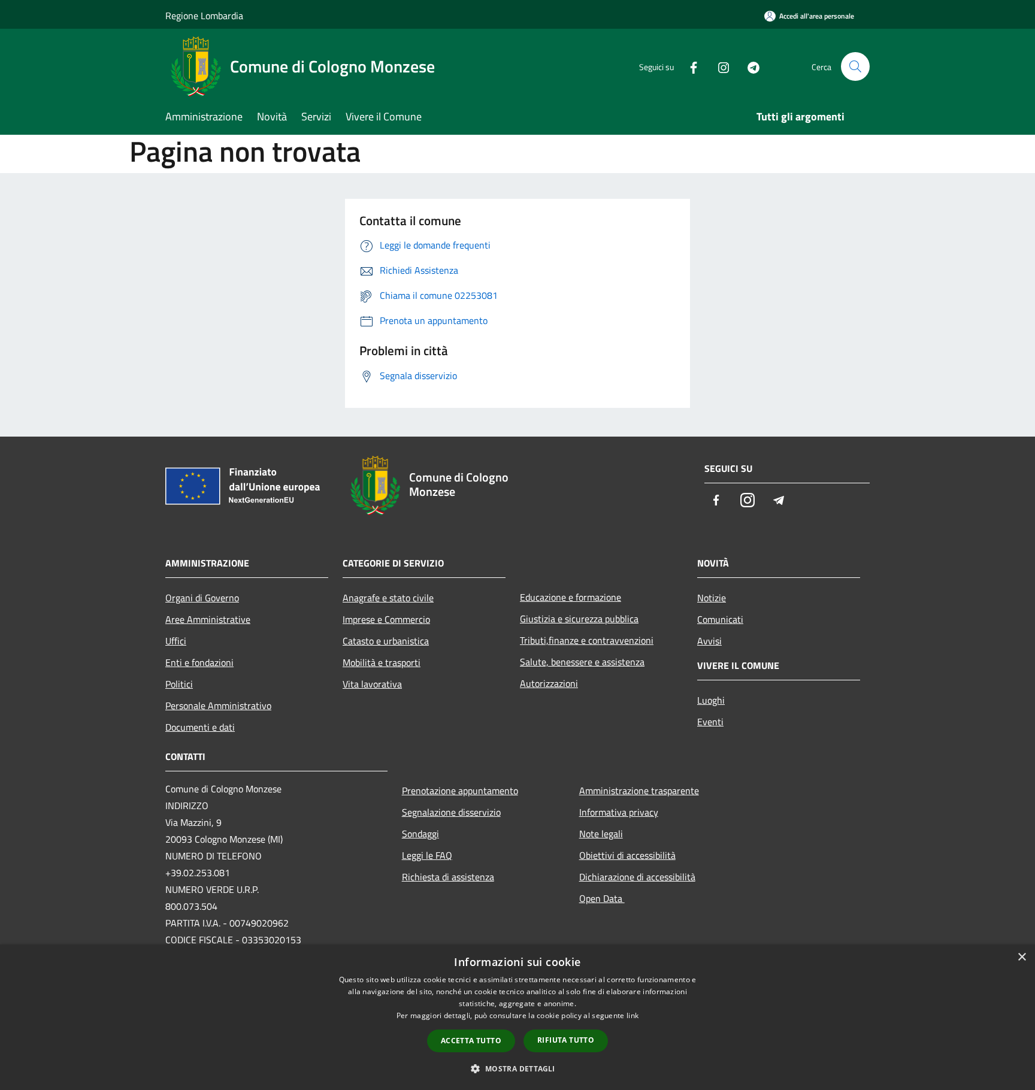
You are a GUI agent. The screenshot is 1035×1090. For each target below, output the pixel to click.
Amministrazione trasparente (639, 790)
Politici (179, 684)
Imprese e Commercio (386, 619)
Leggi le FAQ (427, 855)
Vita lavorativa (372, 684)
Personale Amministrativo (218, 705)
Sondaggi (420, 833)
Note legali (601, 833)
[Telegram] (749, 66)
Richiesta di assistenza (448, 877)
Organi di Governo (202, 598)
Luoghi (711, 700)
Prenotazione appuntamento (460, 790)
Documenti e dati (200, 727)
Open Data (602, 898)
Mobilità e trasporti (381, 662)
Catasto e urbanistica (386, 641)
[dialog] (517, 1017)
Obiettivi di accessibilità (627, 855)
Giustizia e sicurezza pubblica (579, 618)
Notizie (711, 598)
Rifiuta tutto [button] (565, 1040)
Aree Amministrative (207, 619)
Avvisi (709, 641)
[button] (517, 1068)
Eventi (710, 721)
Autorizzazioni (549, 683)
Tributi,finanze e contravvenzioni (586, 640)
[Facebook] (689, 66)
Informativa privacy (618, 812)
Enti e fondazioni (199, 662)
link (632, 1015)
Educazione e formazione (570, 597)
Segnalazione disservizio (451, 812)
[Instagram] (719, 66)
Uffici (175, 641)
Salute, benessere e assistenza (582, 662)
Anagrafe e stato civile (388, 598)
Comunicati (720, 619)
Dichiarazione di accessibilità (637, 877)
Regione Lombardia (204, 15)
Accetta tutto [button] (471, 1041)
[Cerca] (855, 66)
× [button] (1021, 957)
